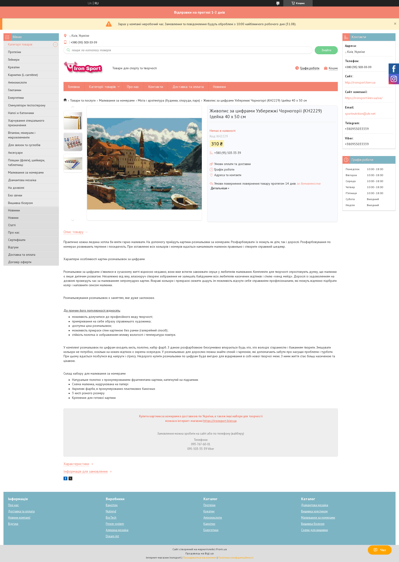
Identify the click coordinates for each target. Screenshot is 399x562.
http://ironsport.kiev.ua (360, 82)
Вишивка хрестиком (314, 511)
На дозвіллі (16, 188)
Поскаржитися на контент (199, 557)
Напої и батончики (21, 113)
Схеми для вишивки (314, 530)
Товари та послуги (83, 100)
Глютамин (14, 90)
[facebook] (65, 479)
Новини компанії (19, 518)
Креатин (14, 67)
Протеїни (14, 52)
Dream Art (112, 536)
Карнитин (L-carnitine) (23, 75)
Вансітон (112, 505)
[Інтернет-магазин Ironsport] (85, 68)
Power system (115, 524)
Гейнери (13, 59)
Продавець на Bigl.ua (199, 553)
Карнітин (209, 524)
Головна (74, 86)
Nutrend (111, 511)
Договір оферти (19, 262)
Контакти (155, 86)
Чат (383, 550)
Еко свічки (15, 195)
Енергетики (16, 98)
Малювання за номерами (26, 172)
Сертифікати (16, 240)
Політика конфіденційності (235, 557)
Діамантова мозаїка (22, 180)
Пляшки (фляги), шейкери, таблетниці (26, 162)
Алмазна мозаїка (117, 530)
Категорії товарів (20, 44)
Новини (13, 218)
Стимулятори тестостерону (26, 105)
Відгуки (13, 247)
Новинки (14, 210)
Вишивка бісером (20, 203)
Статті (12, 225)
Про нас (13, 232)
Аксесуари (15, 152)
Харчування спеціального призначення (26, 122)
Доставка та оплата (21, 254)
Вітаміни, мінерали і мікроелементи (21, 135)
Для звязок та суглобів (24, 145)
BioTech (111, 518)
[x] (70, 479)
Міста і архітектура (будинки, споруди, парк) (169, 100)
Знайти (326, 50)
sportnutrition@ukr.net (360, 113)
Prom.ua (221, 549)
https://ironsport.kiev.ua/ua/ (363, 98)
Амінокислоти (17, 82)
